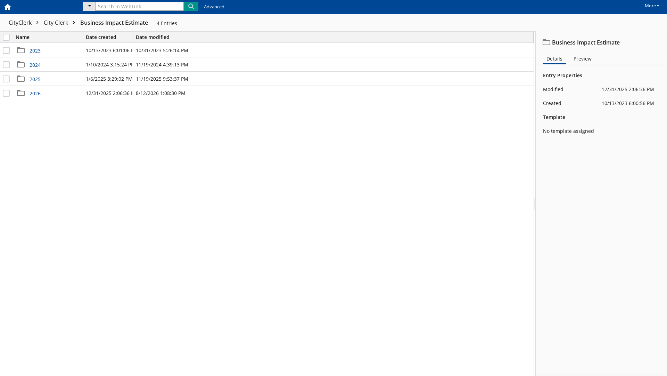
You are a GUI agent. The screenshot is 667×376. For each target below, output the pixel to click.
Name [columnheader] (23, 37)
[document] (601, 203)
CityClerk (21, 22)
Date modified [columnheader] (153, 37)
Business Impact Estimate (114, 22)
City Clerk (56, 22)
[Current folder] (89, 6)
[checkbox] (6, 37)
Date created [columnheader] (101, 37)
